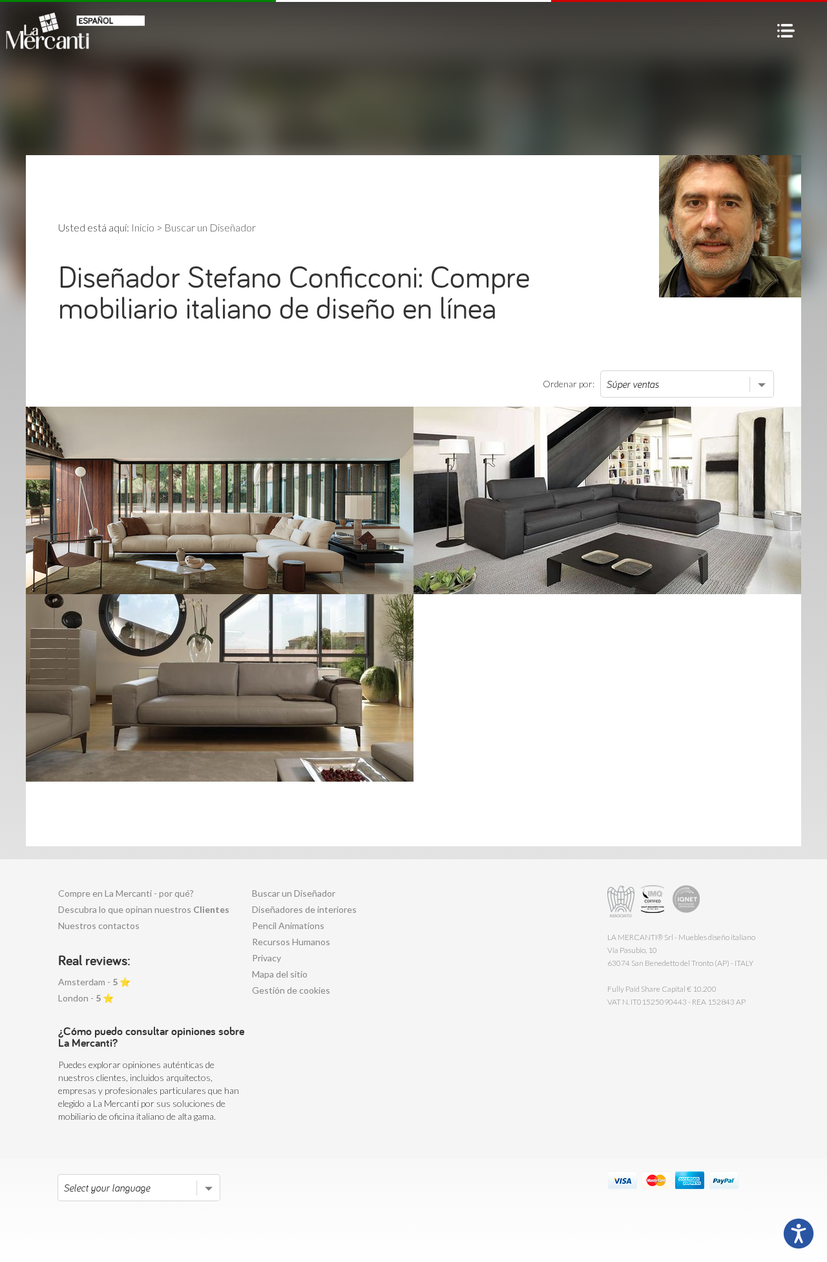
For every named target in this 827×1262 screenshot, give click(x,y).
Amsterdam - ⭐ (94, 981)
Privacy (266, 957)
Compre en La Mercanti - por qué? (126, 893)
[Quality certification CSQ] (654, 901)
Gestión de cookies (291, 990)
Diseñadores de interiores (304, 909)
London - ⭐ (86, 997)
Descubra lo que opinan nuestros (143, 909)
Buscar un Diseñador (293, 893)
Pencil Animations (288, 925)
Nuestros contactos (99, 925)
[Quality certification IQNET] (686, 901)
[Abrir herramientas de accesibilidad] (798, 1233)
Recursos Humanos (291, 941)
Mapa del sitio (280, 973)
